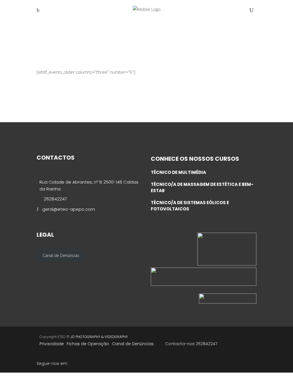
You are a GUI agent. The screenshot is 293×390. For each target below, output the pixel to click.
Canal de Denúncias (133, 344)
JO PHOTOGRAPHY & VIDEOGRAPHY (99, 336)
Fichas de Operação (88, 344)
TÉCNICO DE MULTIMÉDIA (178, 172)
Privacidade (51, 344)
